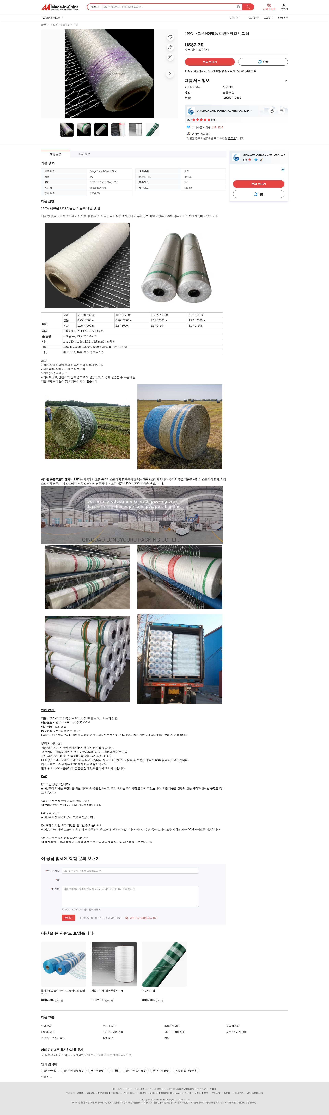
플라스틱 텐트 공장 (136, 1070)
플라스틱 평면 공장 (74, 1070)
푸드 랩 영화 (232, 1025)
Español (91, 1092)
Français (115, 1092)
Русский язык (129, 1092)
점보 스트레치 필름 (236, 1031)
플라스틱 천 (50, 1070)
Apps (267, 17)
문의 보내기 (210, 61)
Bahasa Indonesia (255, 1092)
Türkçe (227, 1092)
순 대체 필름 (109, 1025)
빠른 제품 (201, 1088)
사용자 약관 (138, 1088)
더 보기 (45, 1076)
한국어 (188, 1092)
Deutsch (154, 1092)
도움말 (252, 17)
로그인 (284, 9)
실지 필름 (108, 1038)
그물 (76, 24)
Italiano (143, 1092)
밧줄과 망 (65, 24)
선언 (127, 1088)
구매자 (233, 17)
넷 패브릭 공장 (160, 1070)
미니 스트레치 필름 (174, 1031)
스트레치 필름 (171, 1025)
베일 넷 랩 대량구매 (186, 1070)
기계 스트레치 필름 (113, 1031)
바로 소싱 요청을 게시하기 (141, 917)
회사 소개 (117, 1088)
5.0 (245, 159)
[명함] (282, 169)
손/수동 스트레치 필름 (53, 1038)
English (80, 1092)
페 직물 (114, 1070)
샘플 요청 (250, 71)
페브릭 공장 (97, 1070)
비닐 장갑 (46, 1025)
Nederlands (166, 1092)
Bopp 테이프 (47, 1031)
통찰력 (213, 1088)
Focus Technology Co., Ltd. (168, 1099)
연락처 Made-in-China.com (181, 1088)
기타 (166, 1038)
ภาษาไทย (216, 1092)
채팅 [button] (265, 61)
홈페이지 (45, 24)
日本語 (197, 1092)
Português (103, 1092)
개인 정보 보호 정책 (157, 1088)
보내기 (68, 918)
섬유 (55, 24)
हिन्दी (206, 1092)
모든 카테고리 (53, 17)
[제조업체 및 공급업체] (59, 7)
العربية (178, 1092)
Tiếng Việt (238, 1092)
